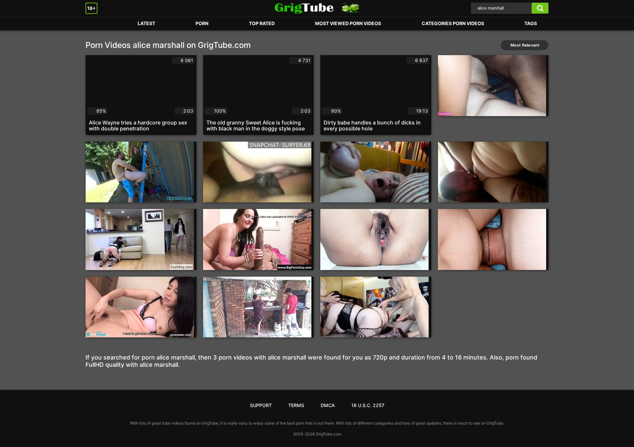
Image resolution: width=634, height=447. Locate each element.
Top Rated (262, 23)
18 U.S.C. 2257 (367, 405)
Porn (97, 23)
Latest (146, 23)
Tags (530, 23)
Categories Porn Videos (453, 23)
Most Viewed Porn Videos (348, 23)
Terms (296, 405)
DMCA (328, 405)
